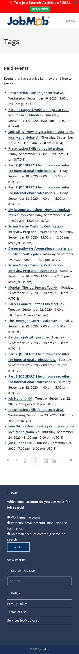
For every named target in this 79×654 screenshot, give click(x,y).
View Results (16, 560)
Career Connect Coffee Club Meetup (35, 304)
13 (54, 460)
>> (71, 460)
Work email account (25, 517)
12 (46, 460)
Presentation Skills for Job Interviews (36, 93)
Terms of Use (17, 612)
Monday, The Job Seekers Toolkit (32, 287)
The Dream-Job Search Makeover (32, 321)
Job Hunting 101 (20, 398)
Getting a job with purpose (28, 337)
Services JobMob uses (23, 620)
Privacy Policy (17, 603)
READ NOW (40, 9)
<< (8, 460)
